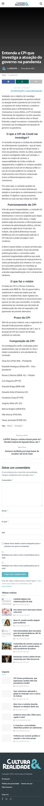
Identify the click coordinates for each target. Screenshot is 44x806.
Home (4, 75)
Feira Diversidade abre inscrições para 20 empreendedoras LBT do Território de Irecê (27, 633)
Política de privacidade (10, 784)
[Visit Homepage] (22, 3)
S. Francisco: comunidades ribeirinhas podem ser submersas (27, 726)
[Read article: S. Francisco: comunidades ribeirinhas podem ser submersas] (7, 727)
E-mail (5, 521)
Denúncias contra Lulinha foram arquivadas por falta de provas (26, 658)
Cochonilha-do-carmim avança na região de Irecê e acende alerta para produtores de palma (27, 646)
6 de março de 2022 (21, 709)
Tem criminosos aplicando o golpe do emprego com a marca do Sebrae (26, 693)
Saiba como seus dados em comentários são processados (21, 583)
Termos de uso (26, 784)
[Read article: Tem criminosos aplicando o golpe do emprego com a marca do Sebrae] (7, 693)
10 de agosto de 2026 (22, 638)
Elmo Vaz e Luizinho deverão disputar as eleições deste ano (26, 705)
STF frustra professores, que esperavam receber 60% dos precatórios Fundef (25, 680)
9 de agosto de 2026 (22, 651)
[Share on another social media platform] (35, 82)
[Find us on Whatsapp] (11, 799)
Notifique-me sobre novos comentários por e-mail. (21, 556)
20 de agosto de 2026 (22, 604)
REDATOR (13, 68)
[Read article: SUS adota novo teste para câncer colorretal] (7, 612)
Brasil (10, 426)
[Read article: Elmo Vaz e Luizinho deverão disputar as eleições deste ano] (7, 706)
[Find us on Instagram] (6, 799)
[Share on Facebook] (8, 82)
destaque (18, 426)
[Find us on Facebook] (2, 799)
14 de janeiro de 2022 (22, 730)
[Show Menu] (3, 3)
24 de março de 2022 (22, 686)
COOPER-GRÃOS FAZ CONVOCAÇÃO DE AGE (22, 600)
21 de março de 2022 (22, 699)
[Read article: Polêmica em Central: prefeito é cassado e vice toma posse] (7, 738)
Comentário (7, 480)
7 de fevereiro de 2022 (23, 720)
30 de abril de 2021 (27, 68)
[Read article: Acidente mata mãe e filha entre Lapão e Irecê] (7, 717)
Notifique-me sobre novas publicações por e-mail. (21, 567)
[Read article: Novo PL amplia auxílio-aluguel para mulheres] (7, 622)
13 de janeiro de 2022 (22, 741)
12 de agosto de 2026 (22, 615)
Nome (5, 511)
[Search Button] (41, 3)
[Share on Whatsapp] (22, 82)
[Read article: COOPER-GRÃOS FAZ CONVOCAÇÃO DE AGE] (7, 601)
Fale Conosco (7, 787)
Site (3, 533)
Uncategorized (13, 75)
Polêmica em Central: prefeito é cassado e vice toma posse (26, 737)
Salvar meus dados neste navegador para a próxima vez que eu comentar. (22, 544)
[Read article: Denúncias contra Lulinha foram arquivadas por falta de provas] (7, 659)
